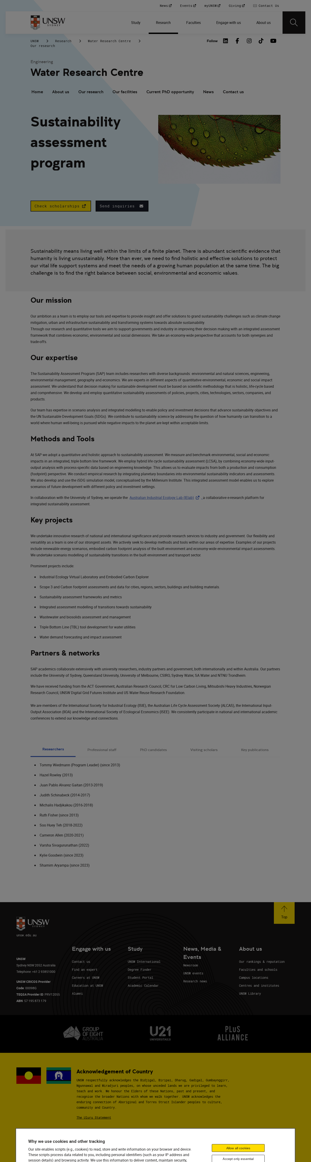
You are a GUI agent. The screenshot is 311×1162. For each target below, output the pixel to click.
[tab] (53, 750)
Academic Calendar (143, 985)
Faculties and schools (258, 969)
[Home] (48, 22)
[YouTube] (273, 40)
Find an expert (84, 969)
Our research (43, 46)
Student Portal (140, 977)
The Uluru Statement (93, 1117)
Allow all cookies (238, 1148)
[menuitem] (136, 22)
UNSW (35, 41)
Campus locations (253, 977)
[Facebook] (237, 40)
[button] (61, 206)
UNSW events (193, 973)
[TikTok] (261, 40)
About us (60, 91)
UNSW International (144, 961)
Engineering (42, 61)
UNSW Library (250, 993)
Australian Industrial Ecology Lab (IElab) (165, 497)
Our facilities (124, 91)
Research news (195, 981)
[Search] (294, 22)
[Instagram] (249, 40)
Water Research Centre (109, 41)
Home (37, 91)
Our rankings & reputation (262, 961)
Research (63, 41)
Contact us (233, 91)
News (208, 91)
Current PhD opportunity (170, 91)
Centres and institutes (259, 985)
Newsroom (190, 965)
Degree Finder (139, 969)
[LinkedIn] (225, 40)
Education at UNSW (87, 985)
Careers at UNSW (85, 977)
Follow (212, 41)
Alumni (77, 993)
